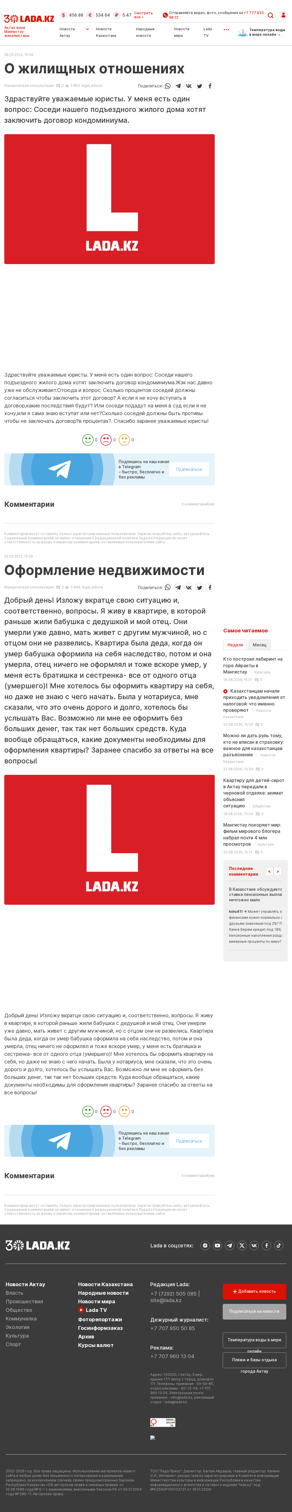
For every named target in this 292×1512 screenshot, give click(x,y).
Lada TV (96, 1310)
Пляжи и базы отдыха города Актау (254, 1362)
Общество (19, 1310)
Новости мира (96, 1301)
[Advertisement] (109, 331)
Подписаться (189, 469)
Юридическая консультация (29, 86)
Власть (14, 1293)
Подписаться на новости (254, 1311)
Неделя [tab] (235, 644)
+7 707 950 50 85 (172, 1328)
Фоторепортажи (100, 1319)
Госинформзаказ (100, 1328)
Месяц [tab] (259, 644)
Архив (86, 1337)
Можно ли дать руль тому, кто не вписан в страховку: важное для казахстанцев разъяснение (253, 748)
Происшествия (24, 1301)
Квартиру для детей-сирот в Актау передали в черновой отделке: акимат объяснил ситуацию (253, 793)
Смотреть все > (143, 15)
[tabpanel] (255, 755)
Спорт (13, 1344)
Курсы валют (96, 1345)
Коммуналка (21, 1319)
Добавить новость (256, 1291)
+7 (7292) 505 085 (173, 1294)
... (226, 27)
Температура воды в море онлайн (254, 1342)
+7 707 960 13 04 (172, 1356)
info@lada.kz (181, 1397)
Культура (17, 1336)
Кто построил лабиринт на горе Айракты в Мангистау (253, 665)
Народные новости (103, 1293)
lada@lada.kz (176, 1402)
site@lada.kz (166, 1300)
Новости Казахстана (105, 1284)
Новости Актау (67, 32)
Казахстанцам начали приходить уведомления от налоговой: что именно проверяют (254, 703)
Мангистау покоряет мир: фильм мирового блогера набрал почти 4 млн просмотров (252, 834)
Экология (17, 1327)
